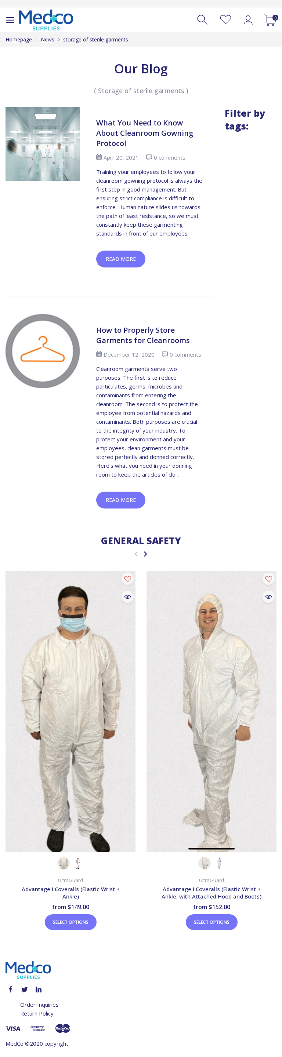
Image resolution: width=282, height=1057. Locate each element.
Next (145, 554)
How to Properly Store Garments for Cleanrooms (143, 335)
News (47, 39)
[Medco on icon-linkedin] (39, 989)
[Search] (203, 20)
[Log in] (248, 20)
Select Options (70, 922)
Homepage (19, 39)
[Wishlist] (225, 20)
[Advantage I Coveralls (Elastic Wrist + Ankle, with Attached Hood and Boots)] (211, 711)
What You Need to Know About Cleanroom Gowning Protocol (144, 133)
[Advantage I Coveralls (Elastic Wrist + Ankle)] (70, 711)
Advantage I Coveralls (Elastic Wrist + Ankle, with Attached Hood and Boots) (211, 892)
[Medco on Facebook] (11, 989)
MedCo (15, 1043)
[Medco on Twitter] (25, 989)
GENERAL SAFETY (141, 540)
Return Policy (37, 1013)
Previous (136, 554)
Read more (121, 258)
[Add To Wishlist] (128, 579)
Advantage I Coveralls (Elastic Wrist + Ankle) (71, 892)
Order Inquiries (39, 1004)
